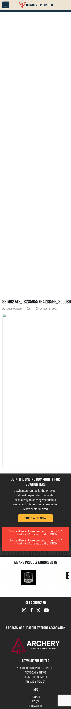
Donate (35, 697)
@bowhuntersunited (35, 509)
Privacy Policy (35, 682)
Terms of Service (35, 677)
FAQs (35, 701)
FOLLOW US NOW (35, 518)
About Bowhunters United (35, 668)
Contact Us (36, 706)
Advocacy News (36, 672)
